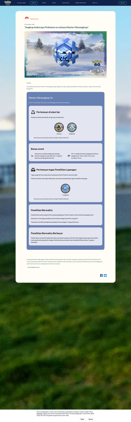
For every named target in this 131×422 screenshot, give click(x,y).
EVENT (54, 2)
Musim (44, 2)
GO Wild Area (21, 2)
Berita (34, 2)
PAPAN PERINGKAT (80, 2)
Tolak (82, 419)
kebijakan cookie (42, 413)
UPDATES (34, 19)
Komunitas (65, 2)
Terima (90, 419)
